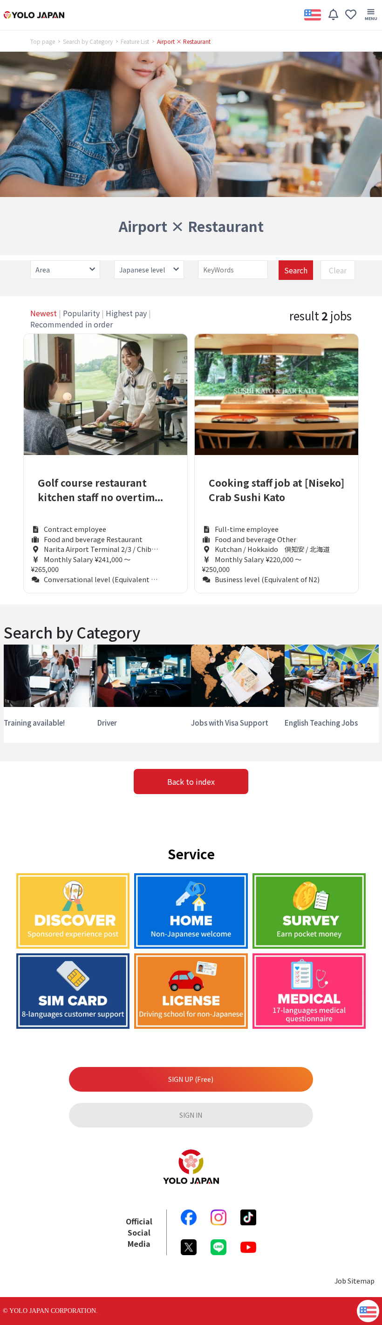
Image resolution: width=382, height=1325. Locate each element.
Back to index (191, 781)
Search (295, 270)
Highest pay (126, 313)
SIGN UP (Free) (190, 1079)
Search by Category (88, 41)
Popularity (81, 313)
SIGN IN (190, 1115)
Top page (42, 41)
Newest (43, 313)
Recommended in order (71, 324)
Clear (338, 270)
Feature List (135, 41)
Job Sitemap (354, 1280)
